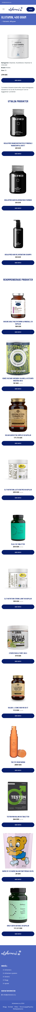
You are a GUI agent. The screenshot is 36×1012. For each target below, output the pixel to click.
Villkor (16, 1007)
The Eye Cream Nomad (18, 762)
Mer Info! (18, 80)
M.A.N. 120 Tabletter (18, 544)
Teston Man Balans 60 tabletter (18, 817)
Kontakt (10, 1007)
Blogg (6, 980)
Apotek (6, 983)
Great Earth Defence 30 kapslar (18, 926)
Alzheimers (7, 970)
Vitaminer (12, 63)
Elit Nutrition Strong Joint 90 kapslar (18, 599)
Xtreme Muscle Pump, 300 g (18, 653)
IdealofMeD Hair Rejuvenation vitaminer (18, 200)
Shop (30, 9)
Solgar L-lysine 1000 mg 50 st (18, 708)
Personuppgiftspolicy (26, 1007)
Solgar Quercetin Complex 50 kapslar (18, 435)
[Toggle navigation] (3, 9)
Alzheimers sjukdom (10, 973)
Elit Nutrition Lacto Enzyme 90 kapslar (18, 490)
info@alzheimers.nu (6, 2)
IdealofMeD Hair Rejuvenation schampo (18, 254)
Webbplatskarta (18, 1009)
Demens (7, 977)
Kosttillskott (20, 63)
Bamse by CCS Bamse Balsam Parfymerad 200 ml (18, 871)
